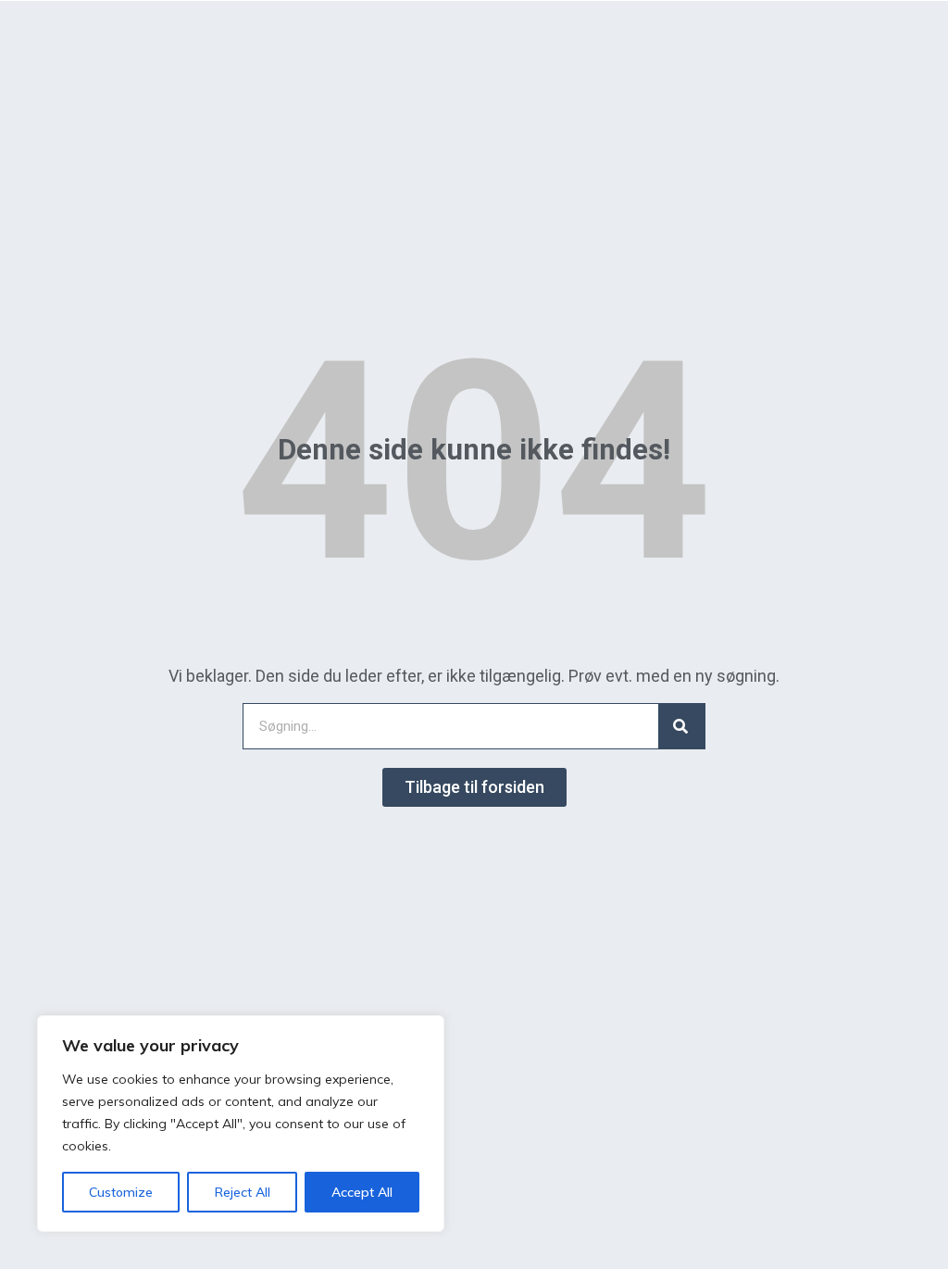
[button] (474, 787)
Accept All (362, 1192)
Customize (121, 1192)
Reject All (242, 1192)
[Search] (681, 726)
